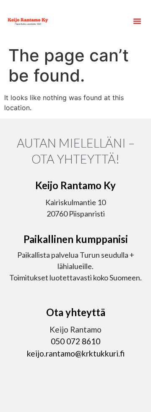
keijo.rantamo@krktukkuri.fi (76, 353)
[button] (137, 21)
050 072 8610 (75, 341)
